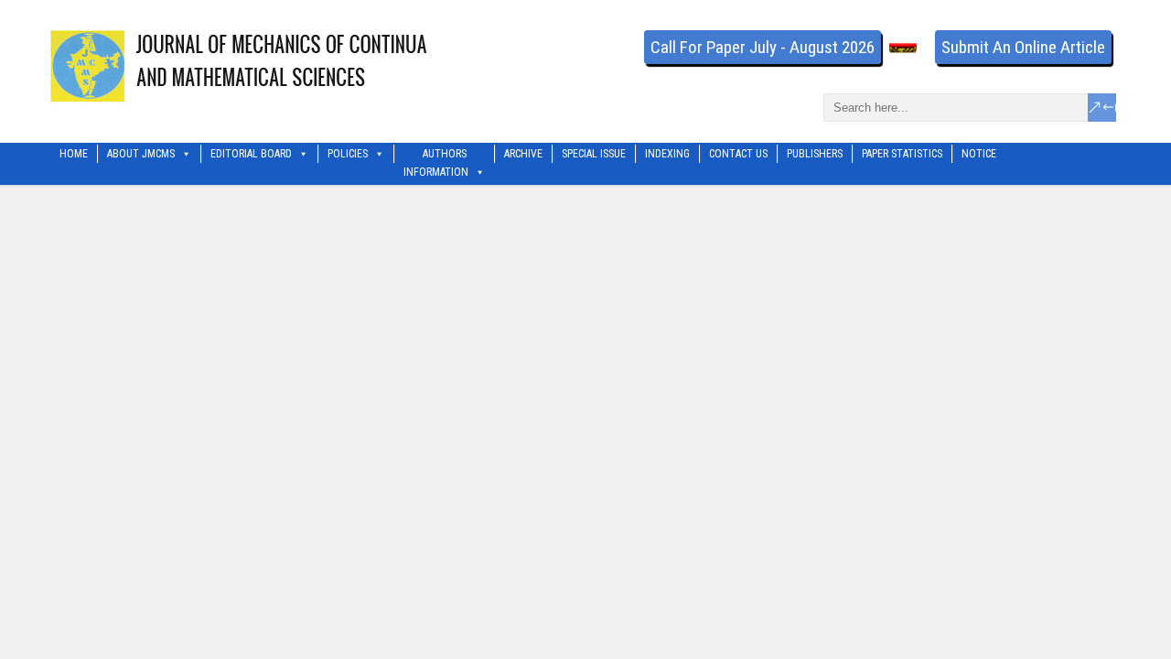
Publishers (815, 153)
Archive (523, 153)
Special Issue (594, 153)
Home (73, 153)
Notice (979, 153)
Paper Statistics (902, 153)
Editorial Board (251, 153)
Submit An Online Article (1023, 47)
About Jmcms (141, 153)
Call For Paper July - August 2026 (762, 47)
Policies (348, 153)
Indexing (667, 153)
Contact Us (738, 153)
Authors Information (435, 155)
